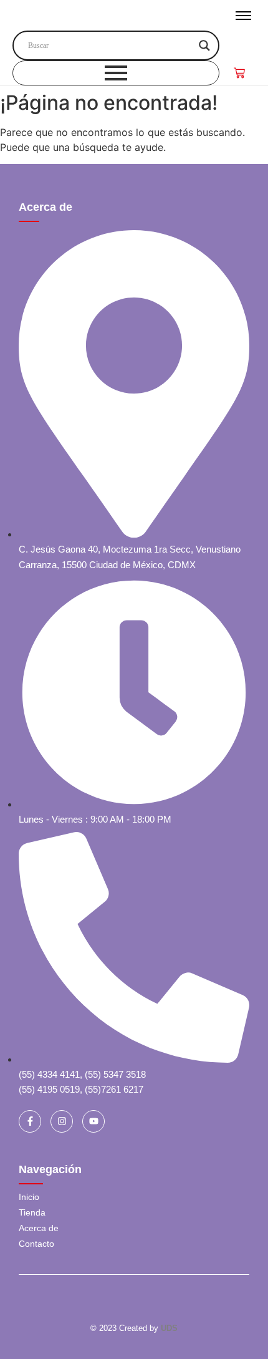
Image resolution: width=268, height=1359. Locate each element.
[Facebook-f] (30, 1121)
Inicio (29, 1197)
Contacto (36, 1244)
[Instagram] (61, 1121)
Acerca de (45, 207)
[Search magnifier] (204, 45)
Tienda (32, 1212)
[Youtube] (93, 1121)
